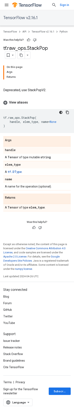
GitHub (7, 309)
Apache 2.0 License (15, 256)
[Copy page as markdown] (21, 55)
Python (64, 31)
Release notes (12, 347)
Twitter (8, 316)
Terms (7, 382)
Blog (6, 296)
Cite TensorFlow (13, 367)
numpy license (23, 268)
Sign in (64, 5)
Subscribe (61, 391)
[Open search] (54, 4)
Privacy (20, 382)
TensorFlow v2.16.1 (20, 17)
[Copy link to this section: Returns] (19, 197)
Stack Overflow (13, 354)
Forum (7, 303)
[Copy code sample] (67, 112)
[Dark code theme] (61, 112)
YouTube (9, 323)
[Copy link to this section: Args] (16, 140)
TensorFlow (10, 31)
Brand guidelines (14, 360)
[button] (37, 102)
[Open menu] (6, 5)
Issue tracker (11, 340)
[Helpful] (28, 40)
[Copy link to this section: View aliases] (32, 102)
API (24, 31)
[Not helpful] (35, 40)
